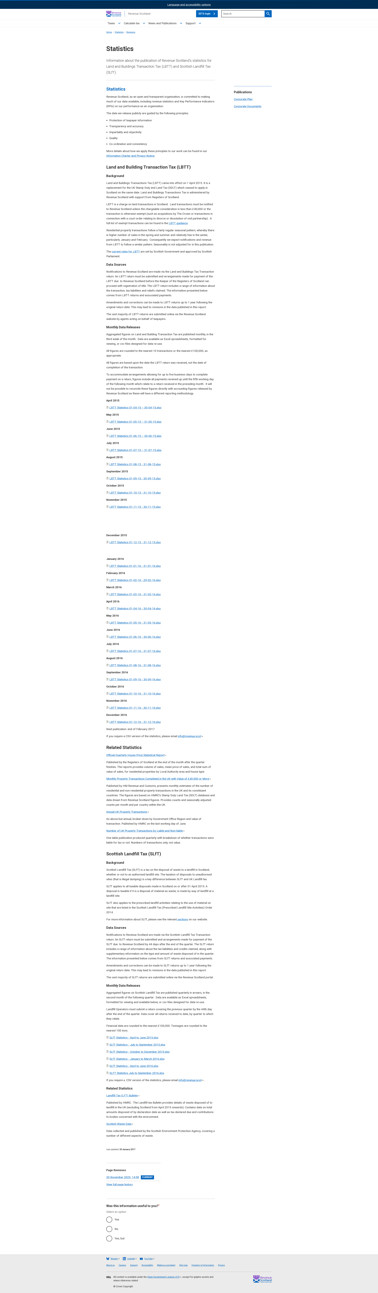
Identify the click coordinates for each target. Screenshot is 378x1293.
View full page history (119, 1184)
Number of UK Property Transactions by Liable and (144, 830)
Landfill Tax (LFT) (122, 1095)
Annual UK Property (126, 812)
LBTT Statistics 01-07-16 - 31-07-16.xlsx (135, 651)
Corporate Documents (247, 106)
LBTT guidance (178, 223)
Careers (122, 1265)
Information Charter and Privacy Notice (130, 156)
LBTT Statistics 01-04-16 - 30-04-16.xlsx (135, 608)
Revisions (130, 32)
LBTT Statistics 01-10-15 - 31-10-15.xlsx (135, 492)
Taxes (111, 23)
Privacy (221, 1265)
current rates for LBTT (126, 251)
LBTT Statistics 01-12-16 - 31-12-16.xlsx (135, 722)
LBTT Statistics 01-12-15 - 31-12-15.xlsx (135, 542)
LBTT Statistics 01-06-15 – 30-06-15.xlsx (135, 436)
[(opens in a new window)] (108, 1277)
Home (109, 32)
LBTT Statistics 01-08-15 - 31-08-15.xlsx (135, 464)
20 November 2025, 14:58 (122, 1177)
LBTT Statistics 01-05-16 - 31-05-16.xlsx (135, 622)
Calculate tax (132, 23)
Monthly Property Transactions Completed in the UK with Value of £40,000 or (157, 778)
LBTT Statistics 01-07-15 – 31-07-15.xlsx (135, 450)
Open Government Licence (163, 1277)
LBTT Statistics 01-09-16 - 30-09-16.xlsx (135, 679)
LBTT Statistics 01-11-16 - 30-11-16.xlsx (135, 708)
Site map (183, 1265)
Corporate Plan (243, 99)
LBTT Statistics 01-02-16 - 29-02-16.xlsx (135, 580)
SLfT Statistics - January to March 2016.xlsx (136, 1059)
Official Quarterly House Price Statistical (135, 755)
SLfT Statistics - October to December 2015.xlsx (139, 1051)
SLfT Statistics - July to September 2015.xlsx (137, 1044)
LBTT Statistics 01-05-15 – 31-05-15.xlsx (135, 421)
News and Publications (162, 23)
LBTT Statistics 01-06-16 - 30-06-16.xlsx (135, 637)
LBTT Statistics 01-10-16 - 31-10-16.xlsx (135, 693)
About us (110, 1265)
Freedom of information (203, 1265)
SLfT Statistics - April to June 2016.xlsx (133, 1066)
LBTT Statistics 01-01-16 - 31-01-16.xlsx (135, 566)
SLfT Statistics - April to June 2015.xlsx (133, 1037)
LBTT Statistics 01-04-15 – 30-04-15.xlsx (135, 407)
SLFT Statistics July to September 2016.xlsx (136, 1073)
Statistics (119, 32)
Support (190, 23)
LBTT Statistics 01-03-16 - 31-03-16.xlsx (135, 594)
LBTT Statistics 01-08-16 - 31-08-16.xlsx (135, 665)
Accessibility (147, 1265)
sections (182, 919)
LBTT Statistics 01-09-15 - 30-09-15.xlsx (135, 478)
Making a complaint (166, 1265)
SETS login (204, 13)
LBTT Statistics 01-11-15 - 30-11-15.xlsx (135, 507)
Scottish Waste (118, 1124)
